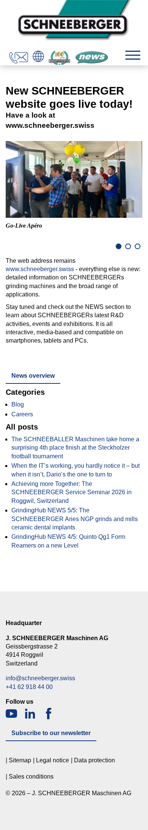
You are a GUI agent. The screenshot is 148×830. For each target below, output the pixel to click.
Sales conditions (31, 776)
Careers (22, 414)
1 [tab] (118, 246)
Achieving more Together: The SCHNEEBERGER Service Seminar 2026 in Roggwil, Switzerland (71, 492)
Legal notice (52, 760)
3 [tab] (137, 246)
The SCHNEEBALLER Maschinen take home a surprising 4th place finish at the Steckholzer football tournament (75, 447)
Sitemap (20, 760)
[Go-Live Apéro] (74, 179)
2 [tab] (128, 246)
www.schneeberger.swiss (40, 269)
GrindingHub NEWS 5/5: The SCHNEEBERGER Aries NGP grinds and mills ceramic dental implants (74, 519)
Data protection (94, 760)
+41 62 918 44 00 (29, 687)
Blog (17, 404)
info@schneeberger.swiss (40, 678)
